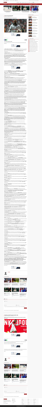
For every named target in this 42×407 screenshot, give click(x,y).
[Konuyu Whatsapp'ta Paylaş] (6, 39)
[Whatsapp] (38, 0)
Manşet (4, 292)
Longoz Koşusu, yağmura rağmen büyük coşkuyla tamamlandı (15, 284)
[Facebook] (3, 403)
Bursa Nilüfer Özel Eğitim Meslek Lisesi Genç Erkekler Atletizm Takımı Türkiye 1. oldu (34, 12)
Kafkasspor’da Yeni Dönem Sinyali (16, 11)
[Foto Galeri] (31, 2)
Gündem (20, 292)
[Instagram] (6, 403)
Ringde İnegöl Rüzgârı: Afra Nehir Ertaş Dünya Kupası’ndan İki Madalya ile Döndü (7, 284)
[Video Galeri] (33, 2)
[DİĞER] (34, 2)
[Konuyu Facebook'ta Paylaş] (4, 39)
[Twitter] (5, 403)
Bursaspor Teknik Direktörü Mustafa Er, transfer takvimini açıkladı (25, 11)
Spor (13, 292)
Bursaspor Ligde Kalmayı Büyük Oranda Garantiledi (7, 11)
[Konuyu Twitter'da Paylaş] (5, 39)
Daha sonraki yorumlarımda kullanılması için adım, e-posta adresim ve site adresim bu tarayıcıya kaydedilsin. (15, 306)
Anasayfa (5, 16)
